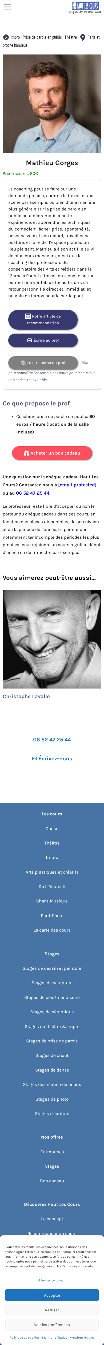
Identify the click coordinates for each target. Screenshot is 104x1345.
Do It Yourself (52, 886)
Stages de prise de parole (52, 1040)
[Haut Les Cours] (85, 7)
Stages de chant (52, 1055)
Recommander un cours (52, 1233)
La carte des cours (52, 930)
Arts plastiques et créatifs (52, 872)
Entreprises (52, 1151)
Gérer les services (50, 1280)
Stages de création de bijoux (52, 1084)
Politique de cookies (24, 1337)
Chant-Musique (52, 901)
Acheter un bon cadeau (55, 453)
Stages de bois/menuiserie (52, 997)
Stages (52, 1166)
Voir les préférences (52, 1324)
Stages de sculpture (52, 982)
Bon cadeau (52, 1180)
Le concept (52, 1218)
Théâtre (71, 37)
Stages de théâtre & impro (52, 1026)
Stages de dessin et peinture (52, 968)
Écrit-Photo (52, 915)
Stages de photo (52, 1099)
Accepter (52, 1295)
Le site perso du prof (46, 362)
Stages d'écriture (52, 1113)
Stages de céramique (52, 1011)
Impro (15, 37)
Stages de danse (52, 1070)
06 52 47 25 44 (33, 493)
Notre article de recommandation (44, 319)
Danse (52, 828)
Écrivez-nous (55, 758)
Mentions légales (54, 1337)
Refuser (52, 1310)
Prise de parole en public (42, 37)
